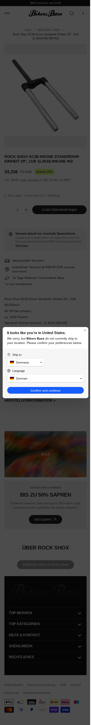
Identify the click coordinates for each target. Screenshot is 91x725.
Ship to (16, 357)
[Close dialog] (81, 328)
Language (18, 373)
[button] (25, 365)
